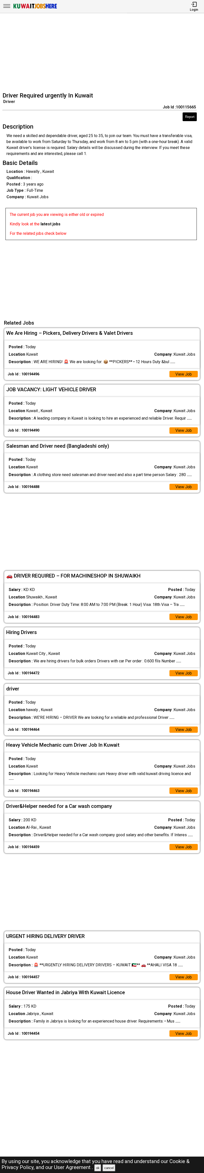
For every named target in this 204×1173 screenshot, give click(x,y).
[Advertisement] (103, 53)
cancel (109, 1168)
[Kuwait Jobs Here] (35, 8)
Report (190, 117)
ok (98, 1168)
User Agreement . (73, 1167)
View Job (183, 374)
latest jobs (50, 224)
